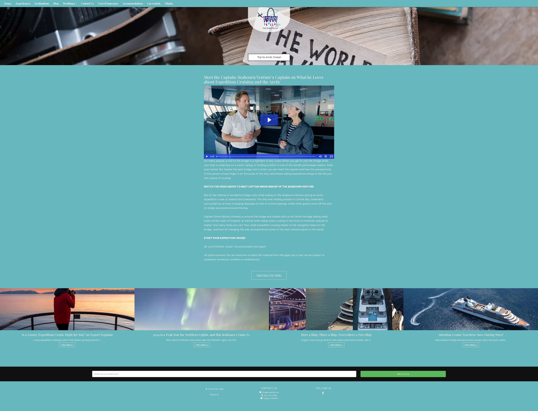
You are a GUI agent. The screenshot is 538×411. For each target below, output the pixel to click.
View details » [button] (67, 345)
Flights (169, 3)
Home (7, 3)
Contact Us (87, 3)
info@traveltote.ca (270, 392)
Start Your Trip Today (269, 275)
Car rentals (154, 3)
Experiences (23, 3)
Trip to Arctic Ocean (269, 57)
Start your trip (403, 374)
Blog (56, 3)
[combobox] (224, 374)
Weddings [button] (69, 3)
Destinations (41, 3)
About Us (214, 394)
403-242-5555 (270, 395)
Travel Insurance (108, 3)
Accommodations (133, 3)
